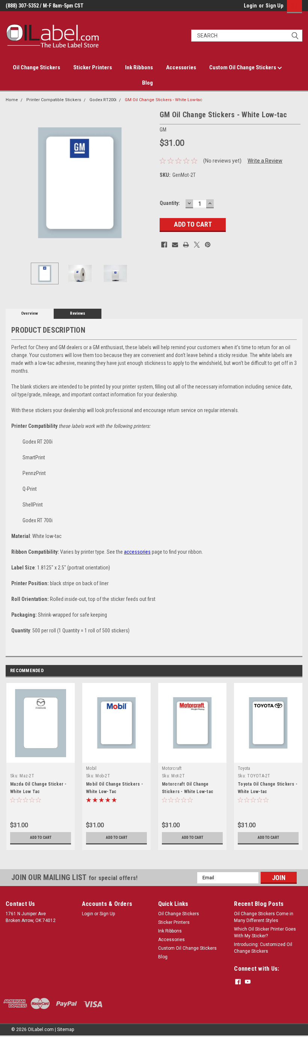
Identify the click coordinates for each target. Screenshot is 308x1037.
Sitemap (65, 1029)
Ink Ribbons (139, 67)
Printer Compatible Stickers (53, 99)
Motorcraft (172, 768)
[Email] (175, 245)
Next (146, 183)
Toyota (244, 768)
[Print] (186, 245)
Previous (13, 183)
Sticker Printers (92, 67)
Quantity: (170, 203)
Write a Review (265, 161)
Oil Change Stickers (36, 67)
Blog (147, 82)
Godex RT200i (102, 99)
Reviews (77, 313)
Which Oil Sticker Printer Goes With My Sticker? (265, 932)
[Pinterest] (208, 245)
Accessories (181, 67)
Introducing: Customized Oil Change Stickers (263, 948)
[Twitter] (197, 245)
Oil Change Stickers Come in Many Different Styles (263, 917)
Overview (29, 313)
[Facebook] (164, 245)
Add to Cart (40, 837)
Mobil (91, 768)
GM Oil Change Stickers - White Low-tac (163, 99)
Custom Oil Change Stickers (243, 67)
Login (250, 6)
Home (12, 99)
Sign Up (274, 6)
